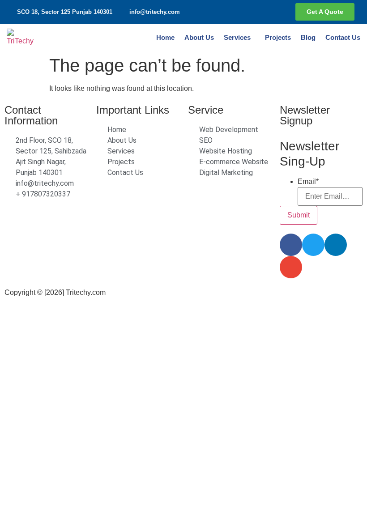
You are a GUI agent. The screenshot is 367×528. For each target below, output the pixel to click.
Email (308, 181)
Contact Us (342, 37)
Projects (278, 37)
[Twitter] (313, 245)
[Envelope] (291, 267)
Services (237, 37)
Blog (308, 37)
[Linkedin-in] (272, 12)
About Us (199, 37)
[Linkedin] (335, 245)
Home (165, 37)
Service (205, 110)
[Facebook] (291, 245)
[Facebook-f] (254, 12)
